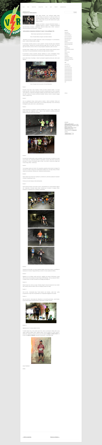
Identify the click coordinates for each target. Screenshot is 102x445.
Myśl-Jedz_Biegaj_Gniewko (69, 49)
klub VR (66, 125)
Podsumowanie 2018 (68, 79)
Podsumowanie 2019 (68, 80)
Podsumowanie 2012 (68, 70)
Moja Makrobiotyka (68, 38)
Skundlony (66, 54)
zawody (74, 130)
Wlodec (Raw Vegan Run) (69, 59)
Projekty (56, 6)
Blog (24, 6)
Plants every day (67, 39)
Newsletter (40, 6)
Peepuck (66, 53)
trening (66, 128)
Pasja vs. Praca (67, 52)
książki (74, 125)
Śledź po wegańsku (27, 437)
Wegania (66, 41)
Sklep (51, 6)
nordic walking (69, 126)
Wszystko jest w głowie (69, 42)
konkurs (70, 125)
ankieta (75, 124)
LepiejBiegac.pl (67, 47)
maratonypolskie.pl (68, 34)
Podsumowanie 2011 (68, 69)
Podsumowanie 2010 (68, 67)
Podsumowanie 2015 (68, 74)
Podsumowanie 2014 (68, 73)
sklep (75, 127)
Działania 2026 (63, 6)
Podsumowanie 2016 (68, 76)
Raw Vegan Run (69, 127)
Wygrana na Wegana (55, 437)
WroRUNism (67, 60)
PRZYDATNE (34, 6)
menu (66, 126)
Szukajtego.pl (67, 56)
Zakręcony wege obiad (68, 44)
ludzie (77, 125)
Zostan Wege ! (67, 64)
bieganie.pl (66, 32)
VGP (65, 81)
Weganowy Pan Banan (68, 57)
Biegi (46, 6)
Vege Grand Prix (68, 130)
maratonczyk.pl (67, 33)
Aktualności (69, 124)
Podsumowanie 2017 (68, 77)
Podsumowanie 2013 (68, 71)
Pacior (66, 50)
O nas (28, 6)
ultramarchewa (70, 128)
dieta (77, 124)
